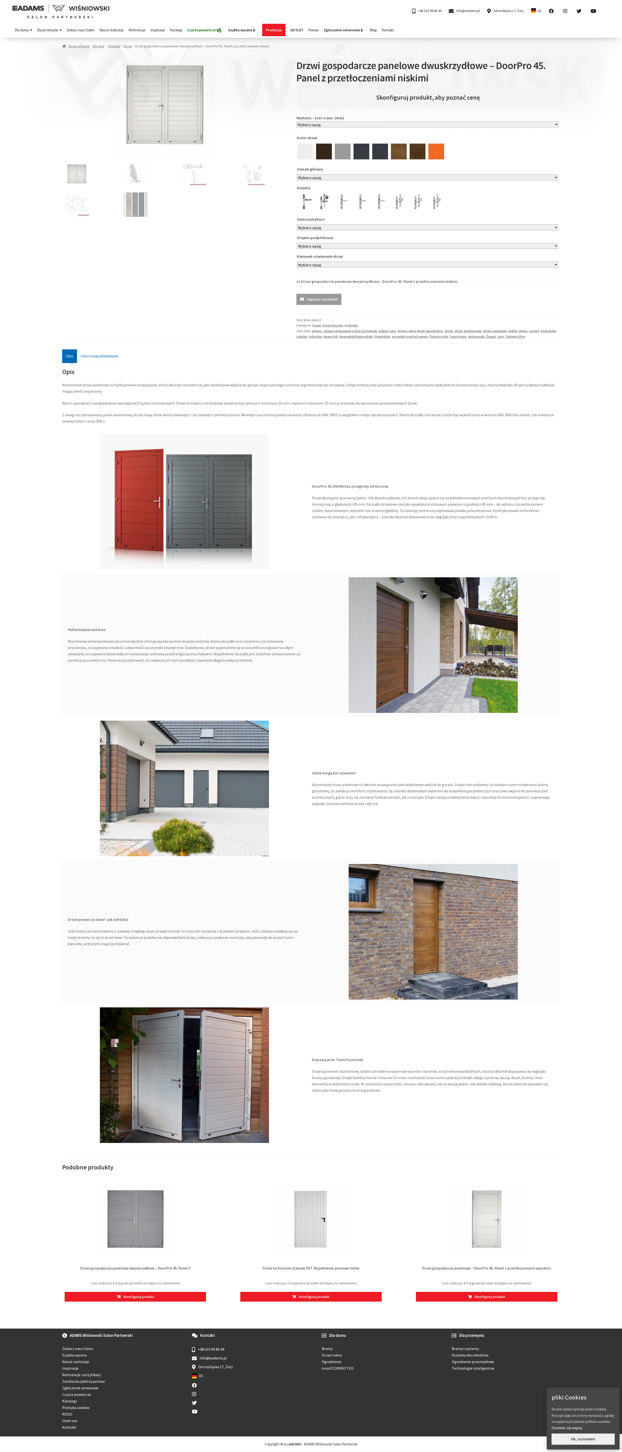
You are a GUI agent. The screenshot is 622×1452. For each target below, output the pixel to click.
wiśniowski (476, 336)
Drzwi (128, 46)
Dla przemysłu (47, 30)
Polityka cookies (76, 1407)
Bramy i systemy (465, 1348)
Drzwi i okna (332, 1355)
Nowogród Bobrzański (356, 336)
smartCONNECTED (338, 1368)
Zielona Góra (515, 336)
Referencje (137, 30)
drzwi (449, 331)
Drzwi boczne (333, 325)
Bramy (327, 1348)
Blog (373, 30)
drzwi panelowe (495, 331)
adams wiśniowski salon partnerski (350, 331)
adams (316, 331)
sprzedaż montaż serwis (410, 336)
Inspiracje (157, 30)
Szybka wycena (74, 1355)
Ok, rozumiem (583, 1438)
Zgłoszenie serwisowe (80, 1387)
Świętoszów (439, 336)
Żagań (491, 336)
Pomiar (313, 30)
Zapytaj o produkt (322, 299)
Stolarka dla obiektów (470, 1355)
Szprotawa (458, 336)
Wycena (98, 46)
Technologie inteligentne (473, 1368)
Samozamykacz (311, 219)
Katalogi (176, 30)
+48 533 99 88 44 (429, 11)
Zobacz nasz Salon (81, 30)
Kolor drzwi (307, 137)
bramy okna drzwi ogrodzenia (420, 331)
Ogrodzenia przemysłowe (473, 1361)
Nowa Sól (331, 336)
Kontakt (388, 30)
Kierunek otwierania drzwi (320, 256)
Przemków (382, 336)
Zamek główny (310, 169)
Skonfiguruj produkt (138, 1297)
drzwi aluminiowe (468, 331)
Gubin (512, 331)
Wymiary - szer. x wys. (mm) (320, 117)
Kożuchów (548, 331)
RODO (67, 1414)
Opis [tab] (69, 356)
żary (501, 336)
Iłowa (523, 331)
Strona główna (78, 46)
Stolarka (114, 46)
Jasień (534, 331)
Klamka (304, 187)
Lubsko (301, 336)
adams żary (387, 331)
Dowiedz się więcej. (567, 1427)
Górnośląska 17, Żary (508, 11)
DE (540, 11)
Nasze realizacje (111, 30)
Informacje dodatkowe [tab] (99, 356)
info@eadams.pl (468, 11)
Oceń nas (69, 1420)
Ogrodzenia (331, 1361)
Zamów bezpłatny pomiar (83, 1381)
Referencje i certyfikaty (81, 1374)
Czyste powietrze (76, 1394)
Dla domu (22, 30)
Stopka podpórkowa (315, 237)
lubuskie (315, 336)
